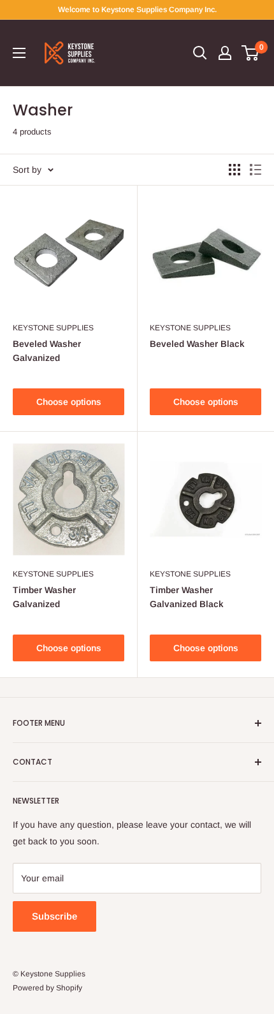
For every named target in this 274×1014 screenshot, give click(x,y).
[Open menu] (19, 53)
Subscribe (54, 916)
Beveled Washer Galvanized (47, 351)
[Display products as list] (255, 169)
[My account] (225, 53)
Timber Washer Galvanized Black (187, 597)
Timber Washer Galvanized (44, 597)
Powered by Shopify (47, 987)
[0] (251, 53)
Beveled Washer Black (197, 344)
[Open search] (200, 53)
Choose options (68, 402)
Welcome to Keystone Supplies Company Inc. (137, 9)
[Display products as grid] (234, 169)
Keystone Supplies (53, 327)
